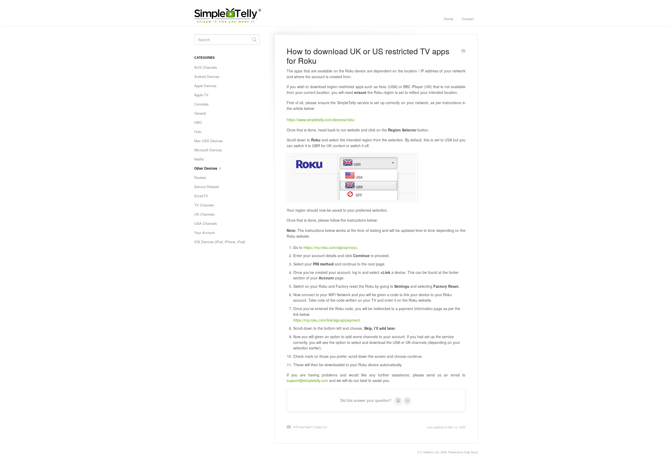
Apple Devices (205, 85)
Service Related (206, 186)
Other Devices (206, 168)
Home (448, 18)
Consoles (201, 104)
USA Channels (205, 223)
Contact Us (320, 427)
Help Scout (471, 452)
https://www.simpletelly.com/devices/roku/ (321, 119)
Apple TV (201, 94)
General (200, 113)
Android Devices (206, 76)
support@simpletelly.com (307, 380)
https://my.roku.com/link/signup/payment (326, 320)
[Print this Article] (463, 51)
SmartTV (201, 195)
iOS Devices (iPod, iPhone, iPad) (219, 241)
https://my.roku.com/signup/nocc (330, 247)
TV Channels (204, 205)
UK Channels (204, 214)
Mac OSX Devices (208, 140)
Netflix (199, 159)
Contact (468, 18)
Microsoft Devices (208, 149)
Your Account (204, 232)
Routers (200, 177)
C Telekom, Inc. (430, 452)
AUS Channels (205, 67)
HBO (198, 122)
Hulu (197, 131)
